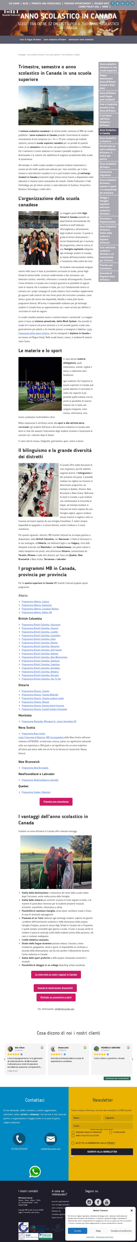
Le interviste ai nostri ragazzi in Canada (56, 974)
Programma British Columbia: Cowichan (41, 664)
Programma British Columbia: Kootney (40, 653)
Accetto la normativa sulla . (96, 1143)
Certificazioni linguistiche (48, 48)
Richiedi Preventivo (70, 48)
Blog (25, 3)
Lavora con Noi (57, 1217)
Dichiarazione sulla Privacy (104, 1237)
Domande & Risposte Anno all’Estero (107, 276)
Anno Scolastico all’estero (108, 165)
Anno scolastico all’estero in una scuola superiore (108, 67)
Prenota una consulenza (56, 801)
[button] (131, 1210)
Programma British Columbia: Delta (39, 639)
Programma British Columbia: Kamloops (41, 668)
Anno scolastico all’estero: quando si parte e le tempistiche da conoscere (108, 186)
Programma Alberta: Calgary (35, 601)
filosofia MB (56, 1211)
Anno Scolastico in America (108, 140)
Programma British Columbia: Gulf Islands (42, 649)
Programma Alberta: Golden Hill (37, 612)
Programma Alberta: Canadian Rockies (40, 608)
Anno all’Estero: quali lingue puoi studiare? (108, 96)
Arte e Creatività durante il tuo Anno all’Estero (108, 107)
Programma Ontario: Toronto (35, 691)
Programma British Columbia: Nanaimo (40, 646)
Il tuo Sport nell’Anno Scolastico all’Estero (106, 120)
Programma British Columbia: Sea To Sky (41, 678)
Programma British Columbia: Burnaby (40, 675)
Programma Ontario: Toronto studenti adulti (43, 698)
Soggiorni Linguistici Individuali (89, 1132)
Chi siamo (14, 3)
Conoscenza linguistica (106, 173)
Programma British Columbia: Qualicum (41, 660)
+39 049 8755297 (19, 1148)
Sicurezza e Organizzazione (108, 220)
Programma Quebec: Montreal (36, 792)
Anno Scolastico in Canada (108, 132)
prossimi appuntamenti (60, 1201)
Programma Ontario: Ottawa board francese (43, 705)
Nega (98, 1231)
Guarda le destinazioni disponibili (55, 987)
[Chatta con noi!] (34, 1164)
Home (105, 6)
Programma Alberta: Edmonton (37, 605)
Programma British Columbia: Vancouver (41, 624)
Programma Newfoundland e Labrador (40, 780)
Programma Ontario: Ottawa (35, 702)
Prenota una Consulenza (46, 3)
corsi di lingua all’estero (61, 1205)
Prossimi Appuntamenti (77, 3)
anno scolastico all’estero (61, 1208)
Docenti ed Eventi (27, 48)
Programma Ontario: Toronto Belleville (40, 694)
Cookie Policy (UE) (89, 6)
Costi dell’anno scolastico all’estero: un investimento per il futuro (107, 254)
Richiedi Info (101, 3)
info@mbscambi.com (64, 1009)
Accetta (77, 1231)
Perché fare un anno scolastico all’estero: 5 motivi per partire (108, 152)
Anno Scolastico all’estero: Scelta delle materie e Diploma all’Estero (108, 234)
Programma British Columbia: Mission (40, 642)
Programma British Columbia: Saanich (40, 628)
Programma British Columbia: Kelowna (40, 671)
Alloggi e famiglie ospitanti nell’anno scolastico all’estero (105, 205)
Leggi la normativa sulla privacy (28, 1212)
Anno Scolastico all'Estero (87, 1135)
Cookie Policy (90, 1237)
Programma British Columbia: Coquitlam (41, 635)
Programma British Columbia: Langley (40, 631)
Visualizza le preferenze (121, 1231)
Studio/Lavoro (119, 1132)
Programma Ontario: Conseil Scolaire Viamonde (44, 709)
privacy (111, 1143)
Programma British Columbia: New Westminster (44, 657)
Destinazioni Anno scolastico (81, 39)
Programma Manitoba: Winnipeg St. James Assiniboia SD (49, 721)
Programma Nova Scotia (33, 733)
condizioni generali (59, 1214)
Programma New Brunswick (35, 767)
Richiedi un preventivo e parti (56, 997)
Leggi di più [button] (99, 1071)
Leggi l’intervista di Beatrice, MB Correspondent (41, 737)
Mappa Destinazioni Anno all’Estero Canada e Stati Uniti (108, 82)
